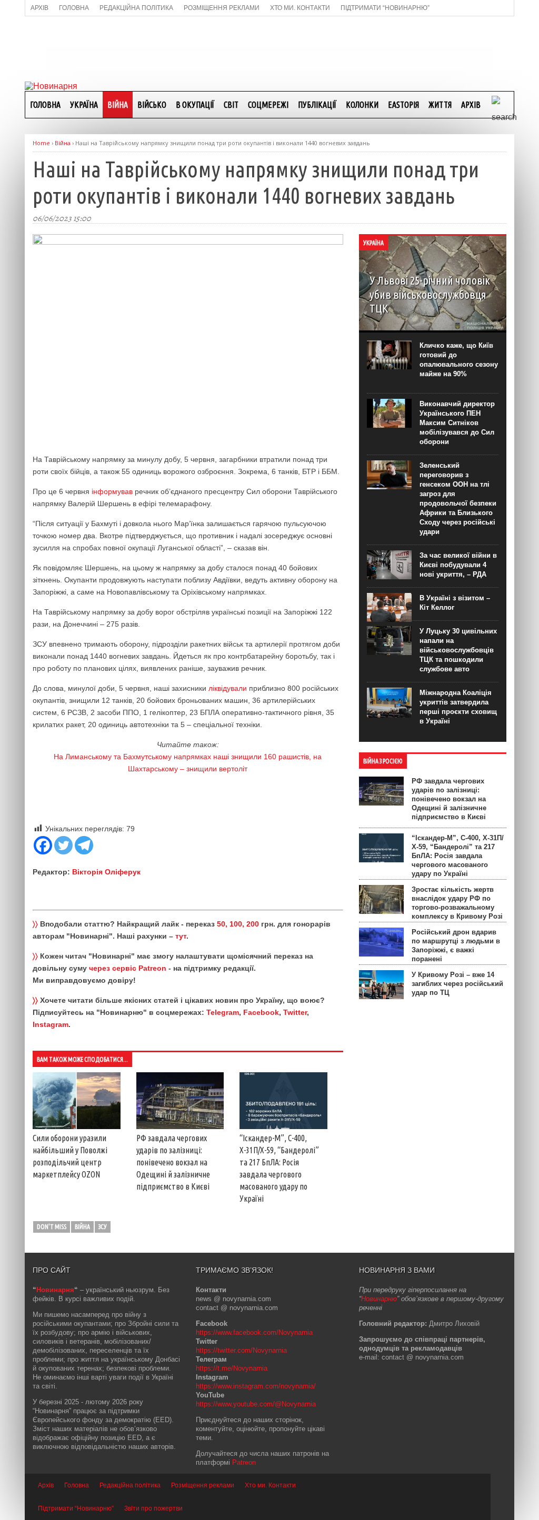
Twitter (295, 1012)
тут (180, 936)
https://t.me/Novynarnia (231, 1368)
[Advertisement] (269, 48)
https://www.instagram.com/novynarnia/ (256, 1386)
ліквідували (227, 688)
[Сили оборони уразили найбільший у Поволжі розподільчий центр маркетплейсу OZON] (77, 1126)
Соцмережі (268, 104)
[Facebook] (43, 845)
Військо (151, 104)
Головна (45, 104)
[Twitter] (63, 845)
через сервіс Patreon (127, 968)
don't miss (51, 1226)
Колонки (362, 104)
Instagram (50, 1024)
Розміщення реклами (202, 1485)
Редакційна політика (130, 1485)
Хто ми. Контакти (270, 1485)
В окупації (195, 104)
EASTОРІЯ (403, 104)
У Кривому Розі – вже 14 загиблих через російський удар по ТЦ (457, 983)
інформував (112, 491)
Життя (440, 104)
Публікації (317, 104)
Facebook (261, 1012)
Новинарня (55, 1290)
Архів (471, 104)
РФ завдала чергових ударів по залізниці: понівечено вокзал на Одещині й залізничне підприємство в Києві (173, 1162)
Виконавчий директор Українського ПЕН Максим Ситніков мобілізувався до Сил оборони (457, 423)
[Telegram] (84, 845)
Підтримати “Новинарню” (76, 1508)
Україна (84, 104)
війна (82, 1226)
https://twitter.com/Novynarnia (241, 1350)
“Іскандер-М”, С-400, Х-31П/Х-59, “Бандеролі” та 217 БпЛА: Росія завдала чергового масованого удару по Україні (458, 856)
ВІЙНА (117, 104)
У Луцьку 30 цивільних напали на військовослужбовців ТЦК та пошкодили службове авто (458, 650)
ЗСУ (102, 1226)
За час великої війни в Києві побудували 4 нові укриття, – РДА (458, 564)
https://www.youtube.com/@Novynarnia (256, 1404)
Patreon (244, 1462)
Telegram (222, 1012)
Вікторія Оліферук (106, 872)
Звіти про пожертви (153, 1508)
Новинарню (379, 1299)
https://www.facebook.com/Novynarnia (254, 1332)
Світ (231, 104)
